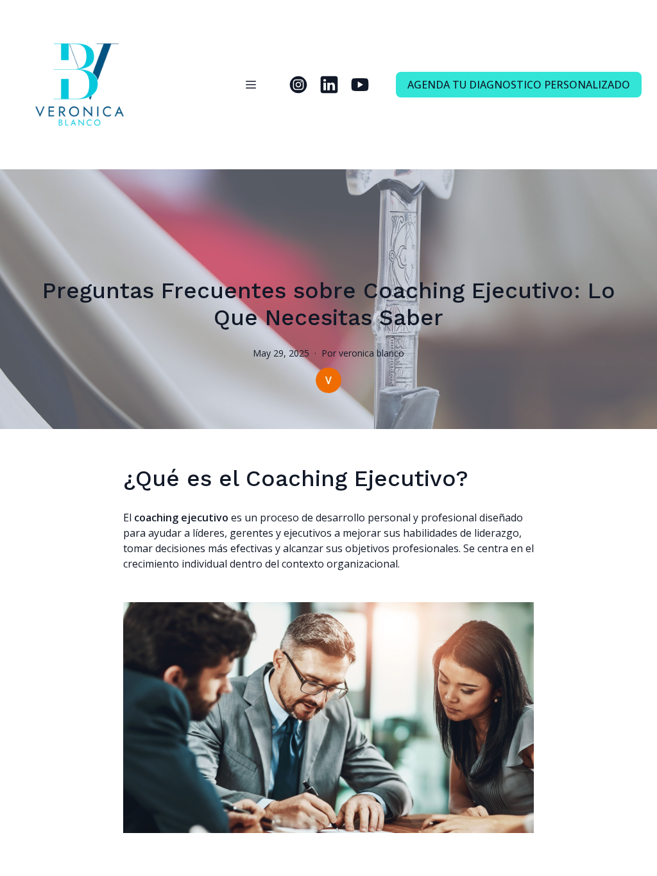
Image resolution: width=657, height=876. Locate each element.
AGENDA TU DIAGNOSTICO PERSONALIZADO (518, 85)
